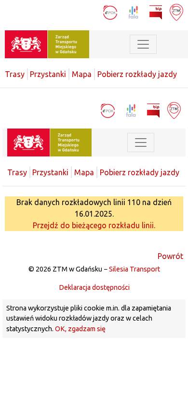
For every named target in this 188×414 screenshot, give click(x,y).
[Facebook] (75, 11)
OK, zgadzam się (80, 329)
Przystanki (48, 74)
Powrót (170, 256)
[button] (171, 44)
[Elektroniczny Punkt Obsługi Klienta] (111, 11)
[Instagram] (91, 11)
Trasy (15, 74)
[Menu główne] (143, 44)
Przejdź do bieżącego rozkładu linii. (94, 225)
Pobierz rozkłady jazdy (137, 74)
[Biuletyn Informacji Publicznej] (156, 11)
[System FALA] (134, 11)
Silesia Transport (134, 269)
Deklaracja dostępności (94, 287)
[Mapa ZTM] (176, 11)
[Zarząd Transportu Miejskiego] (47, 43)
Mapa (82, 74)
